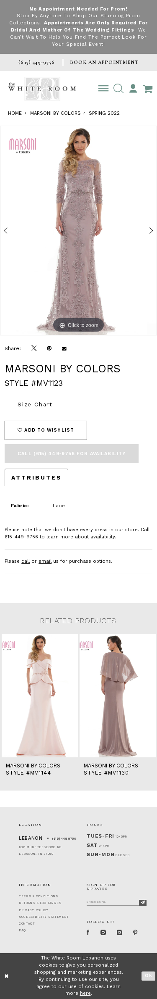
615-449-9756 (21, 537)
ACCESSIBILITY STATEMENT (44, 917)
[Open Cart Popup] (147, 88)
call (25, 561)
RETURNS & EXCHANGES (40, 903)
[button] (118, 88)
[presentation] (40, 695)
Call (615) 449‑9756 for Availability (72, 453)
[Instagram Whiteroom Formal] (103, 933)
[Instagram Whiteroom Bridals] (119, 933)
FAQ (22, 930)
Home (15, 113)
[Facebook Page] (88, 933)
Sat (92, 845)
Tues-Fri (100, 836)
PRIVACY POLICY (34, 910)
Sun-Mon (100, 854)
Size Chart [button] (35, 404)
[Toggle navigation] (103, 88)
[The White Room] (42, 89)
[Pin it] (49, 348)
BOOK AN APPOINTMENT (104, 62)
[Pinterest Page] (135, 933)
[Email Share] (64, 348)
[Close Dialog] (7, 976)
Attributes (36, 477)
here (85, 993)
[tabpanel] (78, 230)
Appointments (64, 23)
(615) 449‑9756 (64, 839)
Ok (148, 976)
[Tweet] (34, 348)
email (45, 561)
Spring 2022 (104, 113)
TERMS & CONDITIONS (38, 896)
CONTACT (27, 923)
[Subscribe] (143, 903)
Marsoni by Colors (55, 113)
